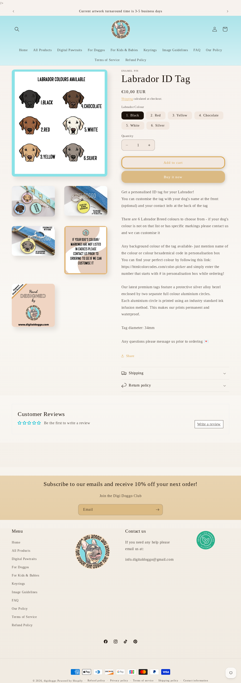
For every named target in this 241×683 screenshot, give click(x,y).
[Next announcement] (227, 11)
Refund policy (96, 680)
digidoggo (50, 680)
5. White (133, 125)
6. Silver (158, 125)
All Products (21, 550)
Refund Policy (22, 625)
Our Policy (20, 608)
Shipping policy (168, 680)
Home (16, 542)
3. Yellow (180, 115)
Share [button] (130, 356)
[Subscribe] (157, 509)
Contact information (195, 680)
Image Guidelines (24, 592)
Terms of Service (24, 617)
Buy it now (173, 177)
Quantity (127, 136)
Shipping (127, 98)
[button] (17, 29)
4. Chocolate (209, 115)
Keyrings (18, 583)
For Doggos (20, 567)
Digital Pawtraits (24, 559)
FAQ (15, 600)
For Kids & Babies (25, 575)
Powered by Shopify (70, 680)
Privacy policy (119, 680)
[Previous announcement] (13, 11)
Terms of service (143, 680)
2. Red (156, 115)
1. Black (132, 115)
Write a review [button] (209, 424)
